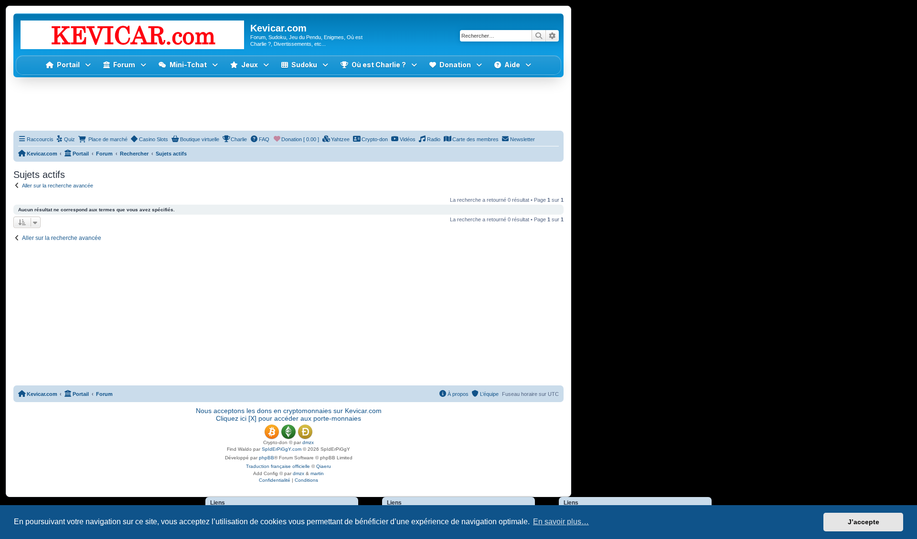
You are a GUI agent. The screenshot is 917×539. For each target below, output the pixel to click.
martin (317, 473)
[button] (249, 65)
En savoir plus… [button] (561, 522)
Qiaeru (323, 466)
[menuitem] (65, 139)
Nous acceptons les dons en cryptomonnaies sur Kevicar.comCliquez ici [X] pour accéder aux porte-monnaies (289, 414)
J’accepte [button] (863, 522)
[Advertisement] (288, 103)
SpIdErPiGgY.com (281, 449)
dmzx (308, 442)
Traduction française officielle (278, 466)
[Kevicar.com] (133, 33)
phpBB (266, 457)
